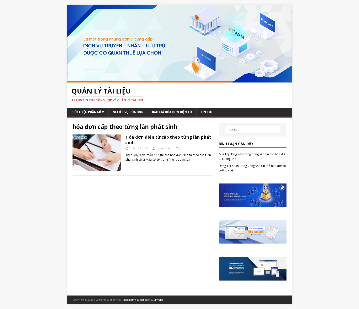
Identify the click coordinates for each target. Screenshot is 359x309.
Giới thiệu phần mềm (87, 112)
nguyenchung (164, 148)
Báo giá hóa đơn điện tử (172, 112)
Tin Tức (207, 112)
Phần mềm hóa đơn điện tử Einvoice (143, 300)
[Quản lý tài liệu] (179, 80)
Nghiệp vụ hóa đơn (128, 112)
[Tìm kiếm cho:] (252, 129)
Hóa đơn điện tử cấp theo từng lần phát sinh (168, 139)
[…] (188, 159)
